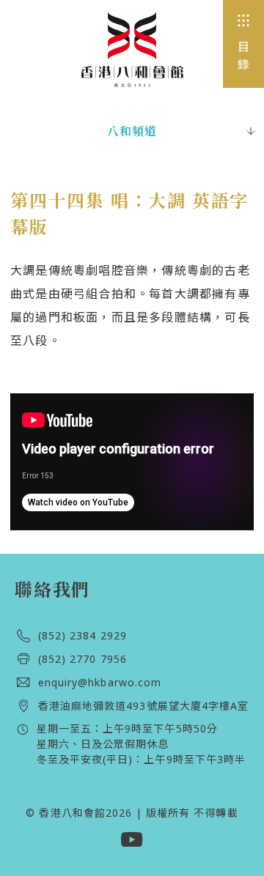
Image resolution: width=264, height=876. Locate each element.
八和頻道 (132, 131)
